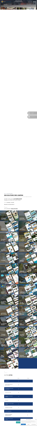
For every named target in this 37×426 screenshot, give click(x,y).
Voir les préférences (34, 424)
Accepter (23, 424)
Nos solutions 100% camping (9, 193)
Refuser (28, 424)
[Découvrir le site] (9, 215)
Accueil (5, 193)
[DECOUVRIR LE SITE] (9, 289)
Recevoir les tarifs (18, 422)
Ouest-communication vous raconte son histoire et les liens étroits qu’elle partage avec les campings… (18, 196)
